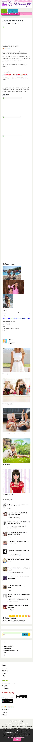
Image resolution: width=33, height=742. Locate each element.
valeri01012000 (11, 577)
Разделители (7, 648)
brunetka (10, 568)
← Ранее (12, 616)
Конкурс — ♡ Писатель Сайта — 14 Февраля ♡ (14, 434)
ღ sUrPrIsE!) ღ (11, 541)
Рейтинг (6, 652)
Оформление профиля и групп (11, 650)
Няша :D (10, 559)
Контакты (5, 670)
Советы (23, 13)
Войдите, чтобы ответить (14, 505)
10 (23, 616)
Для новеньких (8, 655)
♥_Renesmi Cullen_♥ (13, 513)
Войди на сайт (6, 620)
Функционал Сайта (8, 646)
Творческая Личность (8, 494)
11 (26, 616)
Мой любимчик (6, 464)
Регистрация (13, 11)
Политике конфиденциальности (16, 737)
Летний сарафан (7, 373)
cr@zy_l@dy (11, 605)
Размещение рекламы (9, 683)
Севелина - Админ (11, 342)
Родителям (6, 685)
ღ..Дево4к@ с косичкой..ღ (14, 504)
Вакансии (6, 688)
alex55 (9, 585)
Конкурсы (10, 23)
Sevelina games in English (9, 698)
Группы (5, 712)
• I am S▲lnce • (11, 550)
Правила (5, 676)
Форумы (5, 714)
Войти (4, 11)
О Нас (4, 673)
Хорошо (17, 739)
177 (17, 23)
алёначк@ (10, 594)
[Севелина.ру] (16, 7)
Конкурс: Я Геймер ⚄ (8, 404)
